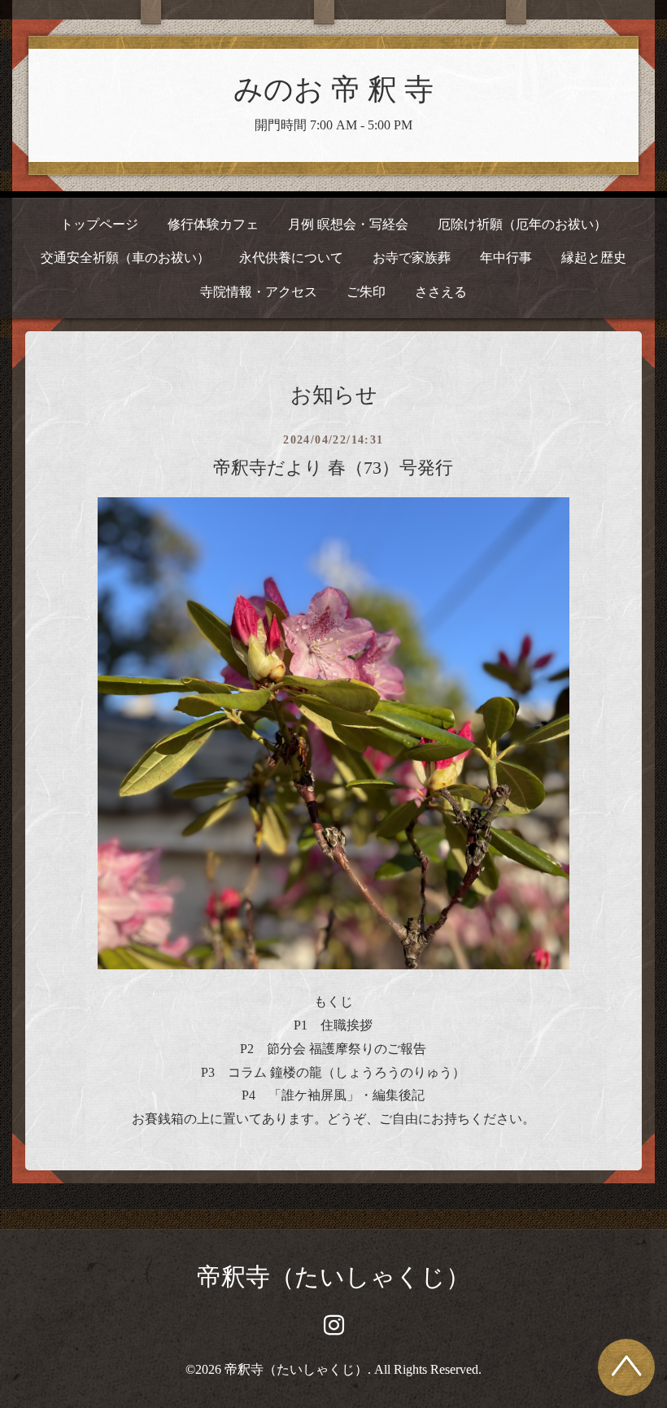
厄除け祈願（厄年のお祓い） (522, 224)
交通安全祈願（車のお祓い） (125, 258)
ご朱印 (366, 292)
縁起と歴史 (593, 258)
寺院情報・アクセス (258, 292)
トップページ (99, 224)
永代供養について (291, 258)
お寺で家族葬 (412, 258)
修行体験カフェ (213, 224)
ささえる (441, 292)
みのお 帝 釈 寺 (333, 89)
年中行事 (506, 258)
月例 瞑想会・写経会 (348, 224)
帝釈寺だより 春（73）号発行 (333, 467)
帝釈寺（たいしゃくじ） (333, 1276)
